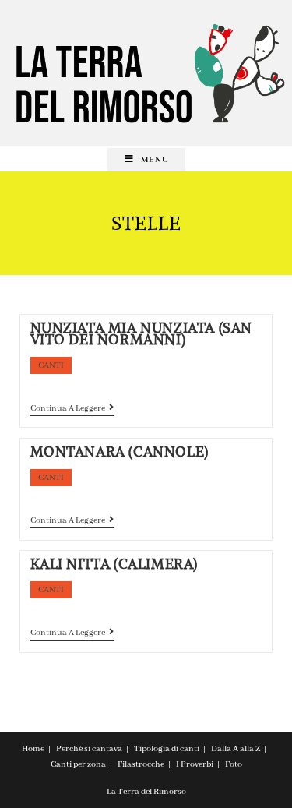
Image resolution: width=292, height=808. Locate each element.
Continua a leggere (72, 409)
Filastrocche (141, 764)
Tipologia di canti (166, 748)
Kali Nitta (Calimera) (114, 564)
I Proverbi (194, 764)
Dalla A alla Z (235, 748)
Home (33, 748)
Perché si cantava (89, 748)
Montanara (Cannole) (119, 451)
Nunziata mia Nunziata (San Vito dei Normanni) (141, 333)
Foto (233, 764)
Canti (51, 365)
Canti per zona (78, 764)
